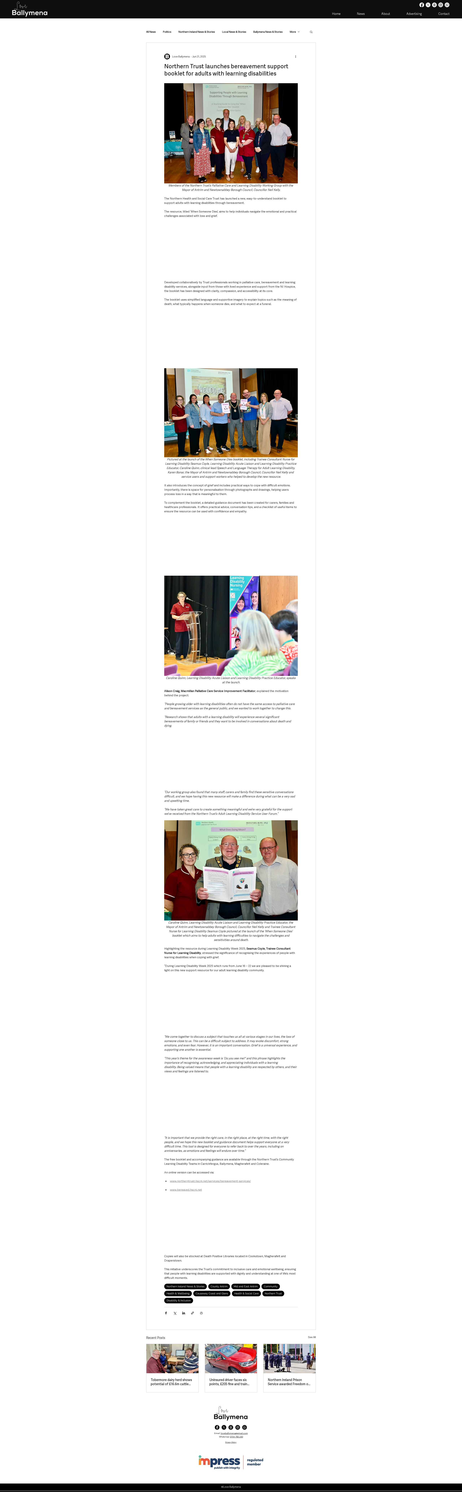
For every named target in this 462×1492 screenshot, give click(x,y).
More (293, 31)
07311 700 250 (236, 1436)
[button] (311, 31)
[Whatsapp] (447, 5)
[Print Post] (201, 1313)
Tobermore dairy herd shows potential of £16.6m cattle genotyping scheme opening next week (172, 1382)
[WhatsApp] (244, 1427)
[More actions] (295, 56)
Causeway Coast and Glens (212, 1293)
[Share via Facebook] (166, 1313)
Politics (167, 31)
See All (312, 1337)
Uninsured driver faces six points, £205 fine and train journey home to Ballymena (229, 1382)
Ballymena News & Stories (268, 31)
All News (151, 31)
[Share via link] (192, 1313)
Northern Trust (273, 1293)
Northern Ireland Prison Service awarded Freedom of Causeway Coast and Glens (289, 1382)
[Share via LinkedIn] (183, 1313)
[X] (428, 5)
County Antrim (219, 1286)
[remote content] (231, 249)
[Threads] (434, 5)
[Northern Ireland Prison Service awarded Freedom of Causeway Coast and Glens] (289, 1358)
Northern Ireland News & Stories (196, 31)
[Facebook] (421, 5)
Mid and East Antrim (246, 1286)
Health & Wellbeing (178, 1293)
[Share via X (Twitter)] (174, 1313)
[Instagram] (440, 5)
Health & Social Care (246, 1293)
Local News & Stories (234, 31)
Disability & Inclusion (179, 1300)
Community (271, 1286)
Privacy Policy (230, 1442)
